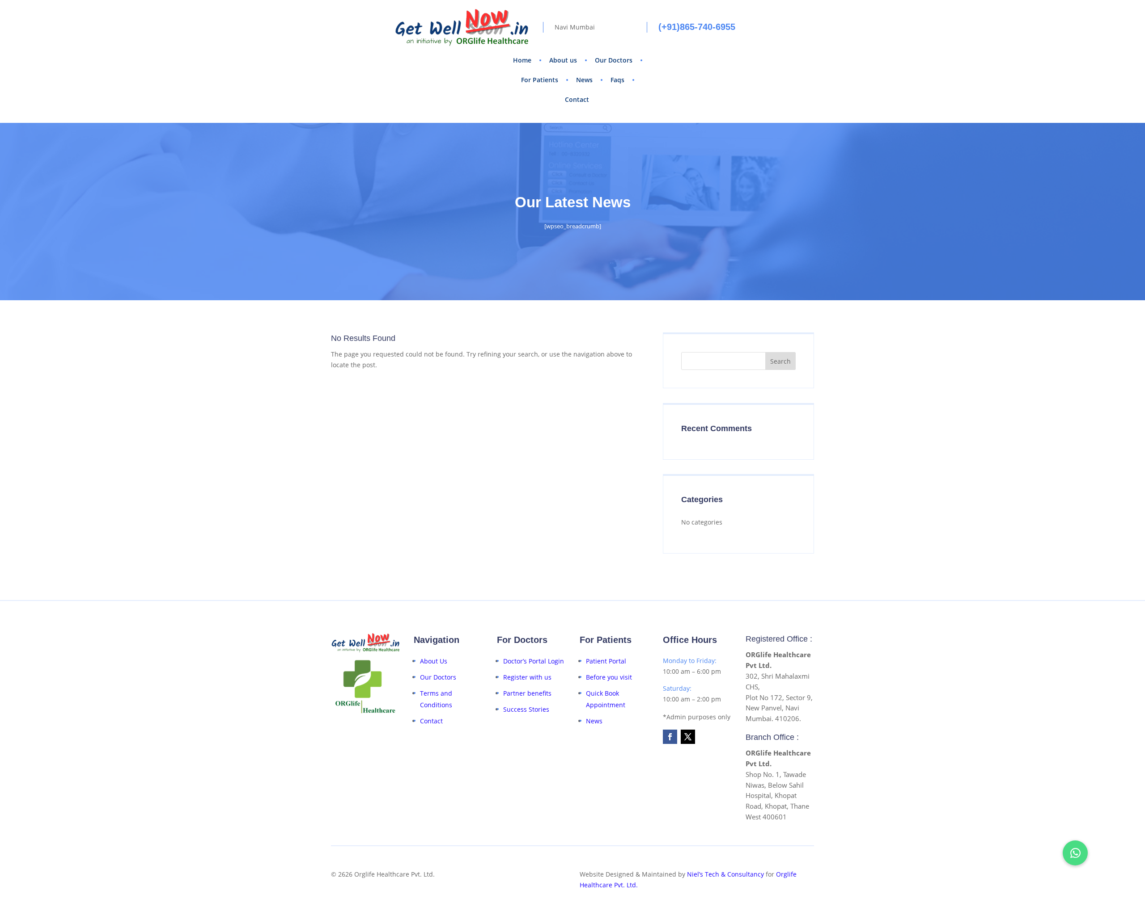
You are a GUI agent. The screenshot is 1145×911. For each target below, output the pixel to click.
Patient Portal (606, 661)
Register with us (527, 677)
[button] (1075, 852)
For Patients (539, 80)
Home (522, 60)
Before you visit (609, 677)
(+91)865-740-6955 (696, 27)
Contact (577, 99)
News (584, 80)
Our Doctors (613, 60)
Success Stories (526, 709)
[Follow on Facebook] (670, 737)
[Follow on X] (688, 737)
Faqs (617, 80)
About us (563, 60)
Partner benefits (527, 693)
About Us (433, 661)
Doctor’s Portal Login (533, 661)
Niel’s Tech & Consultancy (725, 874)
